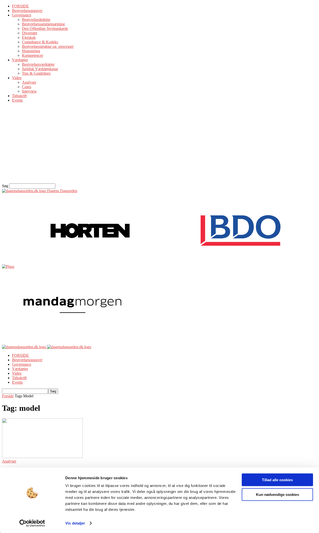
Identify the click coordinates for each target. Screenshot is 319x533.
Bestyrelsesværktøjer (38, 64)
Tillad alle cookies (277, 480)
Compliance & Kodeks (40, 42)
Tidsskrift (19, 96)
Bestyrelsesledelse (36, 19)
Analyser (29, 82)
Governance (21, 15)
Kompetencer (32, 55)
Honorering (31, 51)
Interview (29, 91)
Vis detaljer (75, 523)
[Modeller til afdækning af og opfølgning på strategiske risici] (42, 457)
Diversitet (29, 33)
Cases (26, 87)
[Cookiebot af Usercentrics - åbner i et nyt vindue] (32, 523)
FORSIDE (20, 6)
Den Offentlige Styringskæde (45, 28)
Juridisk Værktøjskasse (40, 69)
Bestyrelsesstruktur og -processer (48, 46)
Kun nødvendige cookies (277, 494)
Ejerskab (29, 37)
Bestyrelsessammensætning (43, 24)
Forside (8, 396)
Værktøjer (20, 60)
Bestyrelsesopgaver (27, 10)
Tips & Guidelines (36, 73)
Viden (16, 78)
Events (17, 100)
